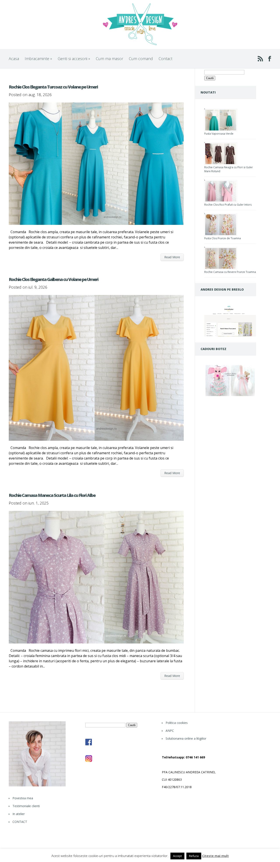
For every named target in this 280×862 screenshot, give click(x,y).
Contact (165, 58)
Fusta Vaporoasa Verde (218, 133)
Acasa (14, 58)
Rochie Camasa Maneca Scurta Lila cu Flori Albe (52, 495)
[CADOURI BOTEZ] (230, 396)
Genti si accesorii (74, 58)
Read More (172, 257)
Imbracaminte (38, 58)
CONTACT (19, 822)
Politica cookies (177, 723)
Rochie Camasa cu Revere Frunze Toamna (230, 272)
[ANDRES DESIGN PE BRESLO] (230, 335)
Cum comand (141, 58)
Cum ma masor (109, 58)
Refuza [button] (194, 856)
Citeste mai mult (215, 855)
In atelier (18, 814)
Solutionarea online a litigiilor (186, 738)
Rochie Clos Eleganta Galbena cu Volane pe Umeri (53, 279)
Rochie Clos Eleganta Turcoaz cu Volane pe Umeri (53, 87)
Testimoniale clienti (26, 806)
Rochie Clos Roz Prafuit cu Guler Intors (228, 204)
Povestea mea (22, 798)
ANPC (170, 730)
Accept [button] (177, 856)
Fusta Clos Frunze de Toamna (222, 238)
